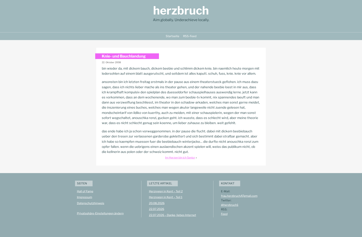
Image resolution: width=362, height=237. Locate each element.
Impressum (84, 197)
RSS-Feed (189, 36)
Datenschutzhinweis (90, 203)
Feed (224, 214)
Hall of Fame (85, 191)
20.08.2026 (157, 203)
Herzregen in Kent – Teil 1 (165, 197)
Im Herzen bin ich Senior (180, 157)
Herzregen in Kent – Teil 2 (166, 191)
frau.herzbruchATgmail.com (239, 196)
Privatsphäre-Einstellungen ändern (100, 213)
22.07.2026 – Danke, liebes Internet (172, 215)
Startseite (172, 36)
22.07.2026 (156, 209)
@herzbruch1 (229, 205)
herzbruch (181, 10)
